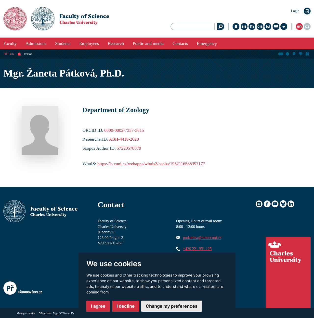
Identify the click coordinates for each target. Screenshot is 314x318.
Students (62, 43)
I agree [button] (98, 306)
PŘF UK (8, 54)
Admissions (36, 43)
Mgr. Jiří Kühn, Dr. (64, 313)
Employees (89, 43)
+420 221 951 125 (197, 249)
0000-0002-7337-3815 (124, 130)
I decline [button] (126, 306)
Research (116, 43)
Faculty (10, 43)
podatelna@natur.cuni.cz (202, 238)
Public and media (148, 43)
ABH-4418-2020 (124, 139)
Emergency (207, 43)
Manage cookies (26, 313)
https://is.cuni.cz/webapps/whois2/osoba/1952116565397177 (151, 163)
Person (28, 54)
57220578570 (129, 148)
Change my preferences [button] (171, 306)
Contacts (180, 43)
